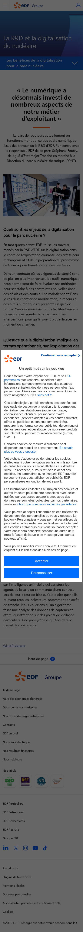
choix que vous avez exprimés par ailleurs (46, 504)
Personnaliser (41, 573)
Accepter (41, 561)
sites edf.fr (44, 395)
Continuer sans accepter (59, 355)
